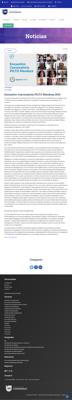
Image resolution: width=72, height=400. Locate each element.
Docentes (52, 19)
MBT (5, 341)
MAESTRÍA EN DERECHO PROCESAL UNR (14, 353)
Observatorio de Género (18, 2)
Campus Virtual (40, 6)
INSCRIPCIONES (8, 287)
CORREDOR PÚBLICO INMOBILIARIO (13, 313)
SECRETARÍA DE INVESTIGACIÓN (12, 293)
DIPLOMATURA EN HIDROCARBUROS (13, 351)
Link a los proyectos (10, 237)
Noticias (24, 19)
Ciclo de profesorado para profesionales (16, 360)
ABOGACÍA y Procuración (11, 300)
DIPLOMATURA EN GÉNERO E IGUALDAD (14, 349)
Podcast (58, 2)
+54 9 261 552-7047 (34, 379)
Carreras (16, 19)
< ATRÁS (65, 49)
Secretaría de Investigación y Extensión (39, 2)
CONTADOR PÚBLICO (9, 317)
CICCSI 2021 (7, 334)
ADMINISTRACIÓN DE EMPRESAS (12, 308)
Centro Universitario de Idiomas (13, 362)
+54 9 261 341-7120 (22, 379)
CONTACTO (7, 289)
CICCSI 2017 (7, 325)
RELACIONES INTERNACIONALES (12, 302)
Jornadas (61, 19)
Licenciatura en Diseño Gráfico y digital (15, 304)
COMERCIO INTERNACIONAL (11, 311)
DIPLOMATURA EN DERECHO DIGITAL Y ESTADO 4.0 (17, 343)
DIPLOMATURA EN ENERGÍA (11, 345)
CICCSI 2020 (7, 332)
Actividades (33, 19)
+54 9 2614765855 (27, 6)
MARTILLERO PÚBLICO (9, 315)
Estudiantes (42, 19)
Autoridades (8, 283)
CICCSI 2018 (7, 327)
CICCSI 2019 (7, 329)
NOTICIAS (6, 285)
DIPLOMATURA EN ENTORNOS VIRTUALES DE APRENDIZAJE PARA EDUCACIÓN (24, 347)
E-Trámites (52, 6)
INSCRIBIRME (8, 25)
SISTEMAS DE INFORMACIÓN (11, 306)
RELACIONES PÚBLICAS (10, 319)
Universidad (6, 19)
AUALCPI (6, 2)
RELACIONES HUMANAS (10, 321)
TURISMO (6, 323)
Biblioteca (15, 6)
